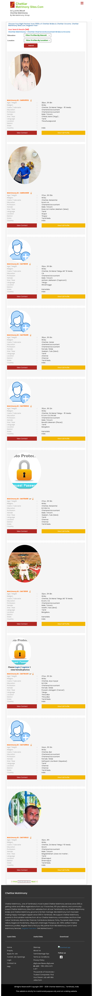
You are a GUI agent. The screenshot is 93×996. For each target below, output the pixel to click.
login (17, 667)
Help (9, 966)
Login (9, 960)
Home (9, 947)
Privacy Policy (38, 960)
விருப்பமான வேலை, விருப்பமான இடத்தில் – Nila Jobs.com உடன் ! (43, 966)
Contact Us (11, 963)
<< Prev (14, 881)
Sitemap (36, 947)
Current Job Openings (16, 957)
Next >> (34, 881)
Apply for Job (12, 954)
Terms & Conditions (41, 957)
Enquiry (10, 950)
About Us (37, 950)
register (25, 667)
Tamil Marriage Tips (41, 954)
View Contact (22, 133)
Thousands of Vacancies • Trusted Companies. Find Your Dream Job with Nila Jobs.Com (44, 976)
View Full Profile (63, 133)
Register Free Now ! (29, 928)
